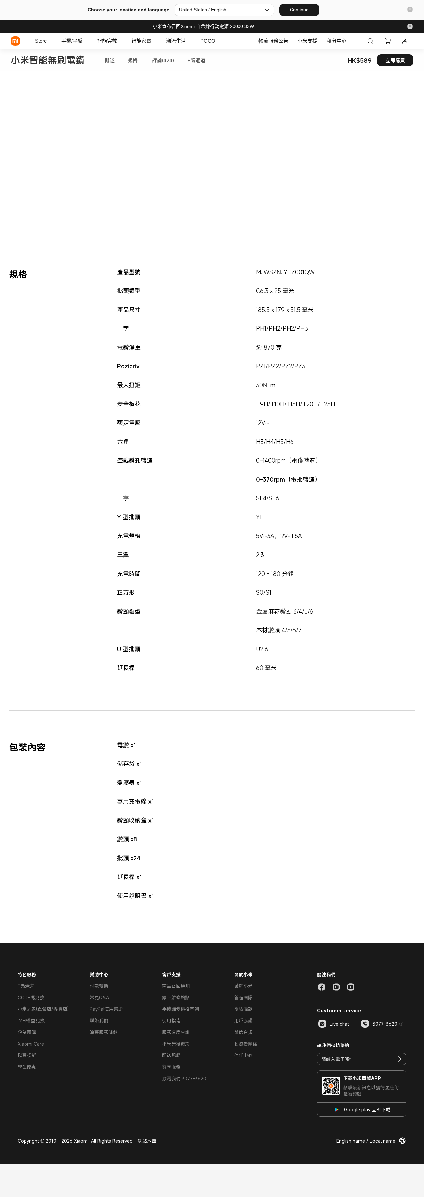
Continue (299, 9)
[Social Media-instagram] (336, 987)
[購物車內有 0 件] (388, 41)
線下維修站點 (176, 997)
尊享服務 (171, 1067)
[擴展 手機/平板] (86, 41)
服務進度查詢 (176, 1032)
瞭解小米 (243, 986)
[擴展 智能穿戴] (120, 41)
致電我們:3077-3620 (184, 1078)
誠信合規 (243, 1032)
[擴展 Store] (50, 41)
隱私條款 (243, 1009)
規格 (133, 60)
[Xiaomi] (15, 41)
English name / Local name (365, 1141)
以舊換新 (27, 1055)
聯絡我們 (99, 1020)
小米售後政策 (176, 1044)
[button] (410, 10)
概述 (110, 60)
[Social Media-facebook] (321, 987)
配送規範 (171, 1055)
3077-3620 (384, 1024)
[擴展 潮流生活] (189, 41)
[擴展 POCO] (219, 41)
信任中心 (243, 1055)
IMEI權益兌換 (31, 1020)
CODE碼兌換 (31, 997)
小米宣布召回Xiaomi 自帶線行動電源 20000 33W (203, 26)
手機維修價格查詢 (180, 1009)
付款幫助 (99, 986)
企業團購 (27, 1032)
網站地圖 (147, 1141)
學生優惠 (27, 1067)
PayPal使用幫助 (106, 1009)
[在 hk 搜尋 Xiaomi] (370, 41)
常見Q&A (99, 997)
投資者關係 (245, 1044)
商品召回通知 (176, 986)
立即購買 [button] (395, 60)
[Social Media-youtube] (350, 987)
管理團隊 (243, 997)
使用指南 (171, 1020)
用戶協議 (243, 1020)
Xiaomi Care (31, 1044)
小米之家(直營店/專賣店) (43, 1009)
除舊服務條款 (104, 1032)
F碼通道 (196, 60)
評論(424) (163, 60)
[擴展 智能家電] (155, 41)
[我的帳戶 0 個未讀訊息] (405, 41)
